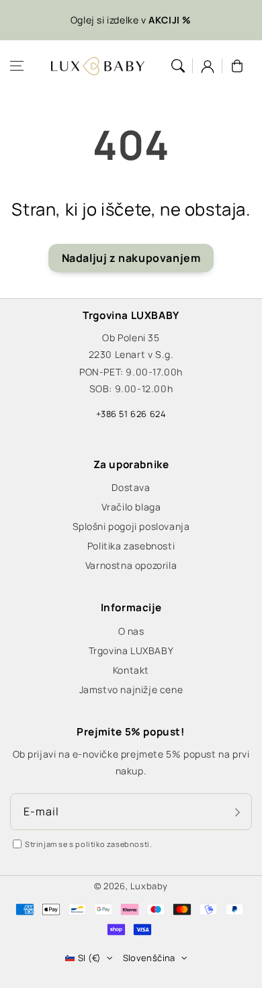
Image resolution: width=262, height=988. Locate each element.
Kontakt (131, 670)
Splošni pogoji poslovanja (131, 526)
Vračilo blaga (131, 506)
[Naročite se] (237, 812)
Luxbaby (149, 886)
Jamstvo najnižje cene (131, 689)
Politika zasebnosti (131, 545)
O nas (131, 631)
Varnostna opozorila (131, 565)
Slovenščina (149, 958)
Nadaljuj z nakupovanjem (131, 258)
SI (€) (89, 958)
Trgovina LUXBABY (131, 650)
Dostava (131, 487)
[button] (17, 66)
